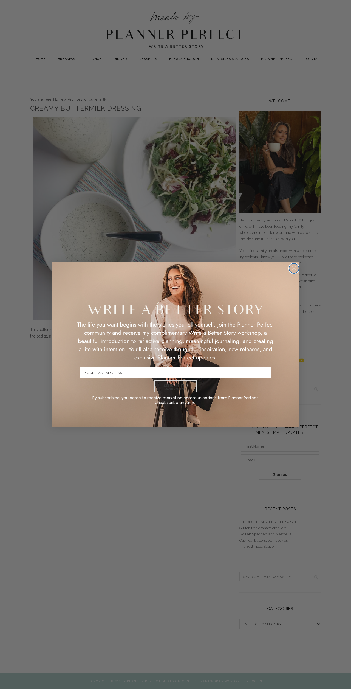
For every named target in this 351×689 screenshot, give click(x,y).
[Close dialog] (294, 268)
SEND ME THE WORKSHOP (176, 387)
